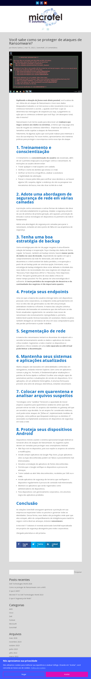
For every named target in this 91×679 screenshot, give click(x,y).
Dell (10, 616)
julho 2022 (13, 653)
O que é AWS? (14, 591)
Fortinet (12, 620)
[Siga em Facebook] (41, 3)
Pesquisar (78, 572)
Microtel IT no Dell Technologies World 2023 (26, 595)
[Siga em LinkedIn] (37, 3)
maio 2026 (13, 638)
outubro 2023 (14, 645)
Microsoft (13, 624)
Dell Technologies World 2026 (20, 584)
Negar (23, 674)
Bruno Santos (17, 47)
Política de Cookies (38, 668)
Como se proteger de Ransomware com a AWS (27, 587)
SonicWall (40, 47)
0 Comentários (51, 47)
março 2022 (13, 656)
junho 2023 (13, 649)
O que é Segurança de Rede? (20, 598)
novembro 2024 (15, 642)
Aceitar (67, 674)
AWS (11, 609)
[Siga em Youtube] (45, 3)
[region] (45, 668)
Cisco (11, 613)
